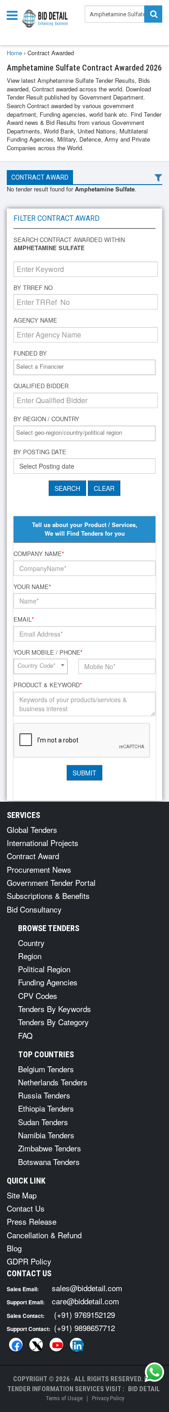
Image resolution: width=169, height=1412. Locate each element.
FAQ (25, 1035)
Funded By (30, 353)
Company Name (39, 554)
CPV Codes (37, 995)
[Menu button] (14, 14)
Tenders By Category (53, 1021)
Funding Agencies (48, 982)
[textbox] (86, 366)
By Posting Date (40, 452)
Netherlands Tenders (52, 1082)
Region (29, 955)
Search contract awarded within (69, 244)
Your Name (32, 587)
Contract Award (40, 177)
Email (24, 619)
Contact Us (26, 1208)
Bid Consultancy (34, 909)
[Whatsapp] (154, 1372)
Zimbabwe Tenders (49, 1148)
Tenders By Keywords (54, 1008)
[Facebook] (16, 1344)
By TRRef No (33, 288)
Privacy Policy (108, 1398)
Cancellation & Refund (44, 1235)
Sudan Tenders (43, 1121)
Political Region (44, 969)
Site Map (22, 1195)
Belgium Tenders (46, 1068)
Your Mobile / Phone (48, 652)
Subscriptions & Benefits (48, 895)
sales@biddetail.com (87, 1287)
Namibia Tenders (46, 1135)
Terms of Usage (64, 1398)
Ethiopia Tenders (46, 1108)
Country (31, 942)
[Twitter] (36, 1344)
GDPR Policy (29, 1261)
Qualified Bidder (41, 386)
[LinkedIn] (76, 1344)
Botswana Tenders (49, 1161)
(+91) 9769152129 (84, 1314)
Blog (14, 1248)
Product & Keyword (48, 685)
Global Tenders (32, 829)
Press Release (31, 1221)
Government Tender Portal (51, 882)
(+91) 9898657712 (84, 1327)
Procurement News (39, 869)
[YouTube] (56, 1344)
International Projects (42, 842)
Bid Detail (144, 1389)
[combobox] (84, 367)
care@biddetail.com (85, 1301)
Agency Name (35, 320)
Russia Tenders (44, 1095)
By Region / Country (46, 419)
